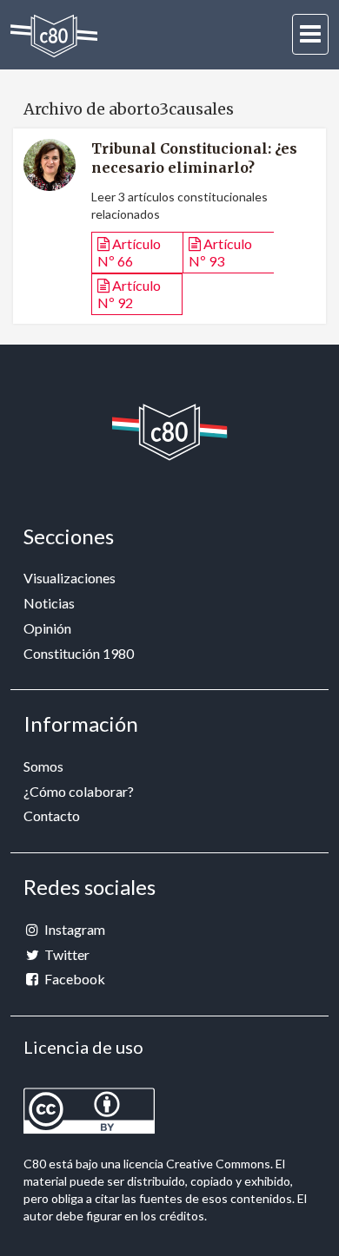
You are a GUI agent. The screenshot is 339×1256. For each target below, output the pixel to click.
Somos (43, 766)
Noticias (49, 603)
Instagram (73, 929)
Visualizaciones (69, 577)
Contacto (51, 815)
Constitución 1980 (78, 653)
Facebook (73, 978)
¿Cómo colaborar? (78, 791)
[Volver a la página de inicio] (53, 36)
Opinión (47, 628)
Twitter (66, 954)
